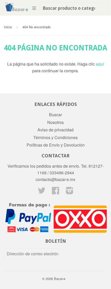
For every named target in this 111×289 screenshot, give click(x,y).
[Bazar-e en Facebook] (55, 192)
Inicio (8, 26)
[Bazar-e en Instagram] (70, 192)
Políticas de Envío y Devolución (56, 145)
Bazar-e (59, 278)
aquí (100, 64)
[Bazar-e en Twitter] (41, 192)
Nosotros (55, 122)
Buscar (55, 115)
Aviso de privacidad (55, 130)
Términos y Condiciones (55, 137)
